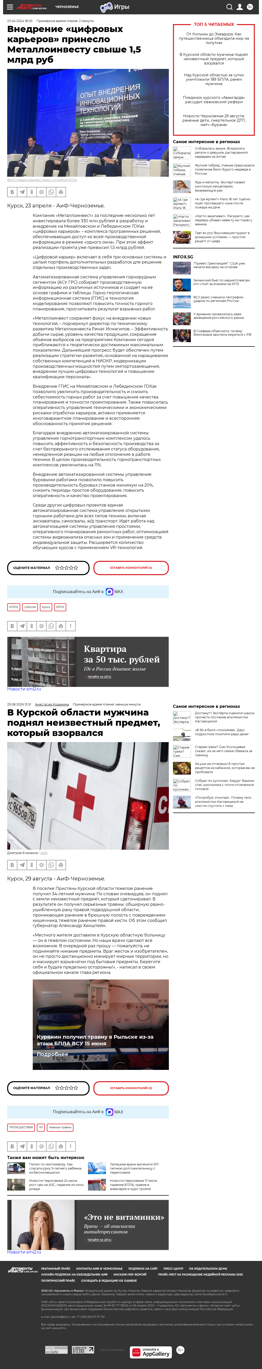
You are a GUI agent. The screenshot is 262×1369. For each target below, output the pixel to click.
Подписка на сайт (143, 1268)
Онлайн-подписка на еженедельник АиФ (74, 1274)
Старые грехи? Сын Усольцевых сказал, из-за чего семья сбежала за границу (223, 751)
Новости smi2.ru (24, 689)
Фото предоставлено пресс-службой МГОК (42, 180)
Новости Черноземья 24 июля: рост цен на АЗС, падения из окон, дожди (56, 1185)
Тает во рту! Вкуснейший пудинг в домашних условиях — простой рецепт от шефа (222, 237)
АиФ (44, 853)
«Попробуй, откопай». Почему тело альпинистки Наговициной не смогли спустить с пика (223, 802)
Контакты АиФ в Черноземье (99, 1268)
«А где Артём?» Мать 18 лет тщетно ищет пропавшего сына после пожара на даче (222, 203)
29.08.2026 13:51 (19, 704)
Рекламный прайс (55, 1268)
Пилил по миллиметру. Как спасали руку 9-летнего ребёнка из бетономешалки (55, 1168)
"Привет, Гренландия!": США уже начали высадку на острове (219, 265)
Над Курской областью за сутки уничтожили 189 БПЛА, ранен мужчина (214, 79)
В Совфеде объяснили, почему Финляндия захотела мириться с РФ (222, 332)
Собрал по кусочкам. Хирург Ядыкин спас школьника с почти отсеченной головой (224, 785)
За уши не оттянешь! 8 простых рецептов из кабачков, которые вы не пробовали (225, 768)
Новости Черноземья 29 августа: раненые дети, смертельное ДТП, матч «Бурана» (214, 120)
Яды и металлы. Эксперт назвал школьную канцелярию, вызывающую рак (220, 186)
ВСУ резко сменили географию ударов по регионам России (218, 299)
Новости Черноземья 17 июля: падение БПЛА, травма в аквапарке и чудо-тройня (134, 1185)
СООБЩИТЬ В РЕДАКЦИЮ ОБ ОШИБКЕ (109, 1280)
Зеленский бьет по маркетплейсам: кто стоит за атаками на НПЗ (221, 282)
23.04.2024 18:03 (19, 21)
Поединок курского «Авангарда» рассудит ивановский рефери (214, 100)
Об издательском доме (208, 1268)
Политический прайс (58, 1280)
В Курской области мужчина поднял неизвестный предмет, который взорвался (214, 59)
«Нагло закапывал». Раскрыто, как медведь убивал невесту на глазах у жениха (223, 220)
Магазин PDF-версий (130, 1274)
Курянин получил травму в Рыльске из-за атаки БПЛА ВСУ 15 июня (95, 1040)
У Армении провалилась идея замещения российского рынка (218, 316)
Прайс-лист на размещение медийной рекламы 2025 (200, 1274)
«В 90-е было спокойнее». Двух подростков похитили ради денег (222, 732)
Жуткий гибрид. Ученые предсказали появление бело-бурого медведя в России (225, 169)
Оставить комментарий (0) (131, 568)
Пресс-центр (173, 1268)
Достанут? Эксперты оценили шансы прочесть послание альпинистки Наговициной (224, 717)
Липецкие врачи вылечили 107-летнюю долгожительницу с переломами (134, 1168)
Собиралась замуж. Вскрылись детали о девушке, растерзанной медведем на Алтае (221, 152)
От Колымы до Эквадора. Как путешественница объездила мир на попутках (214, 38)
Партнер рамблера (112, 1349)
